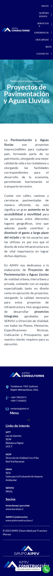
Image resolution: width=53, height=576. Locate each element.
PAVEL (9, 491)
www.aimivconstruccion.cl (19, 520)
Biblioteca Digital (14, 442)
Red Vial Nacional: (15, 461)
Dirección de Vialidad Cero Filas (22, 457)
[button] (28, 419)
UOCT (9, 446)
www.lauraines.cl (14, 509)
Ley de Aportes (13, 435)
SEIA (8, 472)
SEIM (8, 439)
